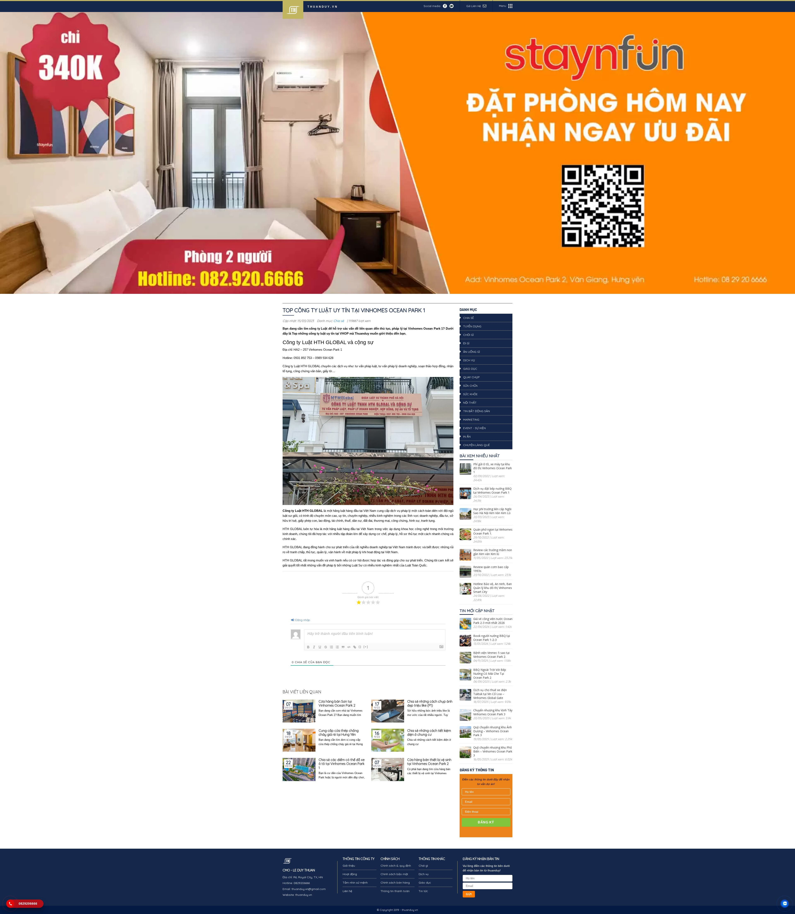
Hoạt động (350, 874)
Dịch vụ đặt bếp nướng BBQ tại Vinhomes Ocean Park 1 (492, 490)
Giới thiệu (349, 865)
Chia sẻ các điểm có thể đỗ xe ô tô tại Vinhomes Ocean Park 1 (342, 764)
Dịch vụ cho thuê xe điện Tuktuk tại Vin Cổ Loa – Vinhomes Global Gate (490, 694)
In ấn (467, 436)
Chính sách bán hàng (395, 882)
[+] (366, 646)
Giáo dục (470, 369)
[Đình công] (326, 647)
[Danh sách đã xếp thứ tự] (331, 647)
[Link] (355, 647)
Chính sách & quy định (396, 865)
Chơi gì (468, 335)
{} (360, 646)
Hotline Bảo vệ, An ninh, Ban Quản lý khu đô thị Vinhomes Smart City (492, 588)
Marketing (471, 419)
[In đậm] (308, 647)
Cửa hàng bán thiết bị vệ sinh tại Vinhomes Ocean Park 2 (429, 762)
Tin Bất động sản (476, 411)
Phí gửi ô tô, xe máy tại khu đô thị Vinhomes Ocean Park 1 (492, 468)
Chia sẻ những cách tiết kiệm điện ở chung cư (429, 733)
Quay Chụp (471, 377)
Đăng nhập (302, 620)
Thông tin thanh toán (395, 891)
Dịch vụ (469, 360)
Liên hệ (347, 891)
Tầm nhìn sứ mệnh (355, 882)
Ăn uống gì (471, 352)
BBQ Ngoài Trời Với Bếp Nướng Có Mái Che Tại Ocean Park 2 (489, 674)
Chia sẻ (339, 321)
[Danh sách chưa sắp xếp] (337, 647)
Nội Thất (470, 402)
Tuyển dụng (472, 326)
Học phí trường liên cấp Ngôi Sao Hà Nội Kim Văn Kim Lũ (492, 511)
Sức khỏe (470, 394)
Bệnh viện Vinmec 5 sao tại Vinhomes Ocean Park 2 (491, 655)
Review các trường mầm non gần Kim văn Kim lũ (492, 552)
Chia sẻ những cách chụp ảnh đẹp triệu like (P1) (429, 703)
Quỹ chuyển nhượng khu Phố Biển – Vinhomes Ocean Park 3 (492, 751)
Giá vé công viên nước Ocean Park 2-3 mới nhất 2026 (492, 621)
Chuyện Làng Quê (476, 445)
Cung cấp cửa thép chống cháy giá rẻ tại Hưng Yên (339, 733)
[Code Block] (349, 647)
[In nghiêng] (314, 647)
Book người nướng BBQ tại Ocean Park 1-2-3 (491, 638)
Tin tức (423, 891)
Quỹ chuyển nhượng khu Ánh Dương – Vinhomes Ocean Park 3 (492, 731)
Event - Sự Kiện (474, 428)
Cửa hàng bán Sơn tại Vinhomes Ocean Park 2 (337, 703)
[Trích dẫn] (343, 647)
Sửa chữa (470, 386)
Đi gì (466, 343)
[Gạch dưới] (320, 647)
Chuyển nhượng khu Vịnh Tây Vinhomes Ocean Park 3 (492, 712)
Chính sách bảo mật (394, 874)
